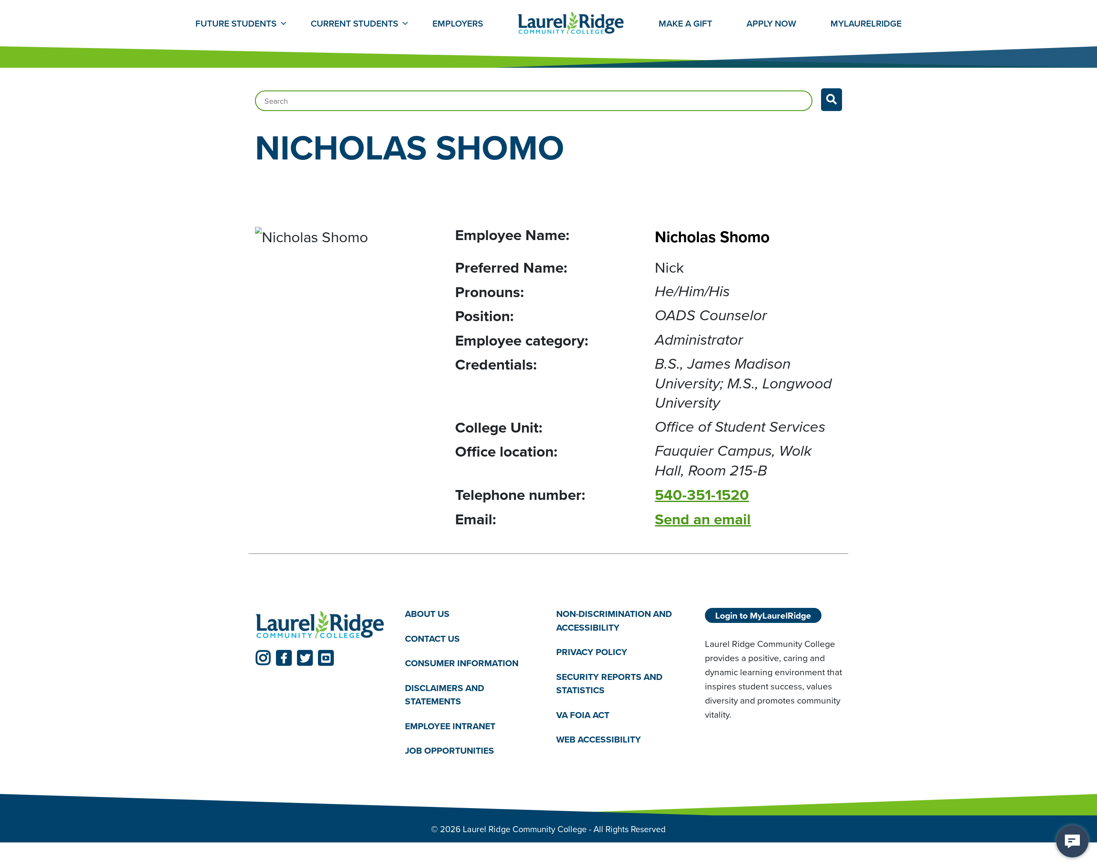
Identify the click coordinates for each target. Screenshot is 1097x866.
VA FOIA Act (582, 715)
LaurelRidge (866, 23)
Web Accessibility (598, 739)
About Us (427, 613)
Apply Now (771, 23)
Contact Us (432, 638)
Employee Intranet (450, 726)
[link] (263, 658)
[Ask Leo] (1072, 841)
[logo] (320, 625)
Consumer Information (462, 663)
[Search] (831, 99)
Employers (457, 23)
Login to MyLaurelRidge (763, 615)
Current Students (354, 23)
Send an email (703, 519)
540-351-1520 (702, 494)
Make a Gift (685, 23)
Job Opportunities (449, 750)
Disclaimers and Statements (444, 694)
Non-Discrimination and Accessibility (614, 620)
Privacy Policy (591, 652)
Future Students (235, 23)
